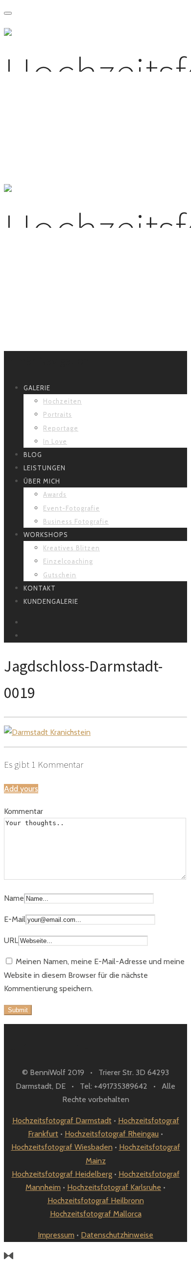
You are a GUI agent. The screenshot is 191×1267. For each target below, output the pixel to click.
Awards (55, 494)
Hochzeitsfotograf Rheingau (112, 1133)
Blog (33, 454)
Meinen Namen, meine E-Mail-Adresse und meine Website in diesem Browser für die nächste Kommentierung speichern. (94, 975)
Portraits (57, 414)
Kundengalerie (51, 601)
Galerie (37, 388)
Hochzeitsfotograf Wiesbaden (62, 1147)
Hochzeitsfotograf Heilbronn (96, 1200)
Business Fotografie (76, 521)
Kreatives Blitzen (71, 548)
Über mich (42, 481)
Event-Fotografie (71, 508)
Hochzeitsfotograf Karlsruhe (114, 1187)
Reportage (60, 428)
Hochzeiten (62, 401)
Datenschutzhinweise (117, 1235)
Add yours (21, 788)
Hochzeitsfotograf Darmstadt (62, 1120)
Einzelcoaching (68, 561)
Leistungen (45, 468)
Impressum (56, 1235)
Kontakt (40, 588)
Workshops (46, 535)
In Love (55, 441)
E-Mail (14, 919)
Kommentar (23, 811)
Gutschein (59, 575)
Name (14, 898)
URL (11, 940)
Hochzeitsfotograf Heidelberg (62, 1174)
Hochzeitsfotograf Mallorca (96, 1213)
